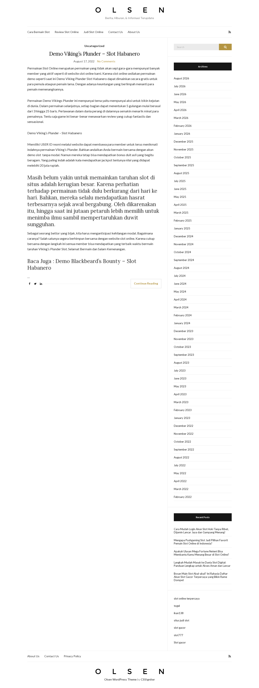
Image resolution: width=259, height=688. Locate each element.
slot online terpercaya (187, 598)
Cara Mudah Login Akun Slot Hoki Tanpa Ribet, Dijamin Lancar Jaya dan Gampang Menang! (201, 530)
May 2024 (180, 291)
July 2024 (180, 275)
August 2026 (181, 78)
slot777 (178, 635)
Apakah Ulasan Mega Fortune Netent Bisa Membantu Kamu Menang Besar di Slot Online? (201, 553)
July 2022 (180, 465)
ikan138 (179, 613)
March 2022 (181, 489)
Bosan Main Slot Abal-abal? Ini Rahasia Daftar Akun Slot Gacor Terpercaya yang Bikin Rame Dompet (201, 577)
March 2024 (181, 307)
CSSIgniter (148, 679)
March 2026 (181, 117)
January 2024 (182, 323)
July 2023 (180, 370)
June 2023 (180, 378)
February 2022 (183, 496)
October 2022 (182, 441)
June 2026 (180, 94)
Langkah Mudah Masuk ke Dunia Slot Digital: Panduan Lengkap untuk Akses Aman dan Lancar (202, 564)
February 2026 (183, 125)
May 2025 (180, 196)
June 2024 (180, 283)
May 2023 (180, 386)
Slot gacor (180, 642)
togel (177, 605)
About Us (134, 32)
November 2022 (183, 433)
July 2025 (180, 181)
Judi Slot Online (93, 32)
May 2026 (180, 102)
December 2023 (183, 331)
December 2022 (183, 425)
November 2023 (183, 339)
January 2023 (182, 418)
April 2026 (180, 110)
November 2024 (183, 244)
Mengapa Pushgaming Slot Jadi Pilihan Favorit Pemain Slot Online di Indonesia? (201, 542)
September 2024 (184, 260)
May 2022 (180, 473)
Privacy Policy (72, 656)
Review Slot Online (67, 32)
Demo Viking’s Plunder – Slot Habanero (94, 53)
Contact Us (115, 32)
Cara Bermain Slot (38, 32)
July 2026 (180, 86)
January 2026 (182, 133)
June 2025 (180, 189)
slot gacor (180, 627)
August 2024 (181, 267)
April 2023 (180, 394)
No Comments (106, 61)
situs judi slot (181, 620)
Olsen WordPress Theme (120, 679)
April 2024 (180, 299)
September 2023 (184, 354)
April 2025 (180, 204)
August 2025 (181, 173)
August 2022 (181, 457)
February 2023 (183, 410)
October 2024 (182, 252)
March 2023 (181, 402)
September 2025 (184, 165)
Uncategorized (94, 46)
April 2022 (180, 481)
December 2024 (183, 236)
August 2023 (181, 362)
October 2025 (182, 157)
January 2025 (182, 228)
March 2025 (181, 212)
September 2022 (184, 449)
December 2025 (183, 141)
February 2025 (183, 220)
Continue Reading (146, 283)
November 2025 (183, 149)
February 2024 (183, 315)
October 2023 (182, 346)
